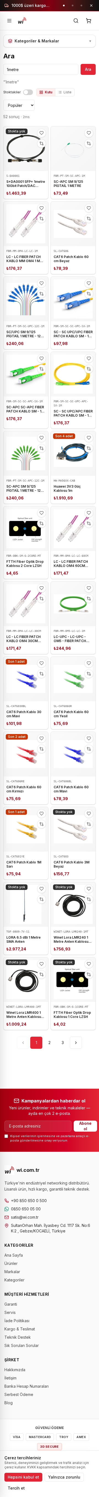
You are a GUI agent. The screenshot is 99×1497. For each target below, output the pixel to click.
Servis (10, 1312)
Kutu (48, 92)
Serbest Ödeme (18, 1394)
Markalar (12, 1271)
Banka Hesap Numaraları (26, 1386)
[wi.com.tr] (22, 20)
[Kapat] (91, 5)
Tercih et (16, 1488)
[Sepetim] (88, 21)
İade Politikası (16, 1320)
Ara (88, 69)
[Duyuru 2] (72, 5)
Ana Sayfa (13, 1255)
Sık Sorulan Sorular (21, 1345)
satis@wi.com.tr (24, 1217)
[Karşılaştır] (41, 143)
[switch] (28, 92)
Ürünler (11, 1263)
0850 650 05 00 (26, 1209)
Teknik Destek (17, 1337)
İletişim (10, 1378)
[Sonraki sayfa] (76, 1043)
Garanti (10, 1304)
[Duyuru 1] (64, 5)
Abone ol (85, 1126)
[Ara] (76, 21)
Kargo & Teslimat (19, 1329)
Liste (68, 92)
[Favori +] (41, 133)
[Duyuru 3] (81, 5)
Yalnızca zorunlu (64, 1477)
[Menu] (9, 21)
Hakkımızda (14, 1369)
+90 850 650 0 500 (29, 1200)
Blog (8, 1402)
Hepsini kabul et (23, 1477)
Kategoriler (14, 1280)
